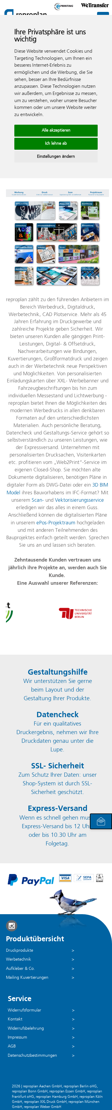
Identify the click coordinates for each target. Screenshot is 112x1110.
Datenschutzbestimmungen (32, 1055)
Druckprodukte (19, 950)
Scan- (38, 500)
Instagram (11, 925)
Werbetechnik (18, 959)
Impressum (17, 1037)
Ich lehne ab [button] (56, 143)
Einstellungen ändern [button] (56, 156)
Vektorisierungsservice (79, 500)
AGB (12, 1046)
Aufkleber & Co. (20, 969)
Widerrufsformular (24, 1010)
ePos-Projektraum (55, 523)
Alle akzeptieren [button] (56, 130)
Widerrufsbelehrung (26, 1028)
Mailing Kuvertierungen (27, 977)
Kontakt (15, 1019)
